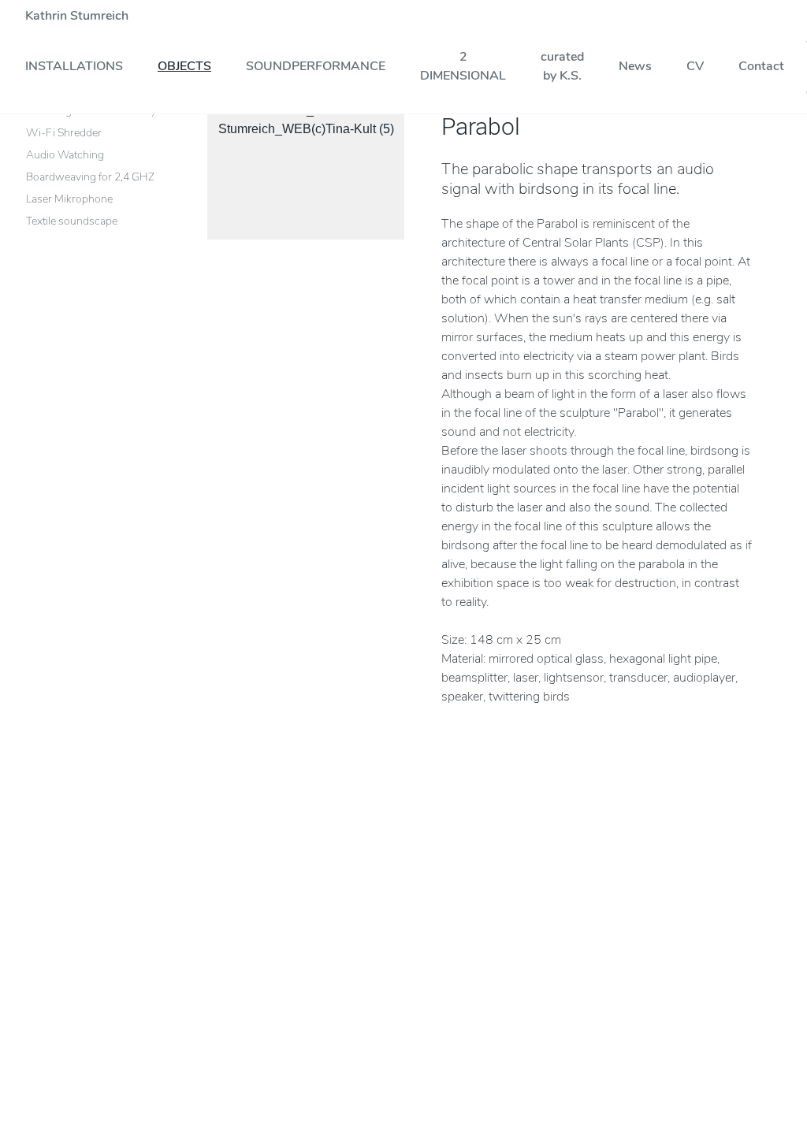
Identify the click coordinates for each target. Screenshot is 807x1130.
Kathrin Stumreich (76, 15)
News (635, 66)
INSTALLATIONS (74, 66)
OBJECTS (184, 66)
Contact (761, 66)
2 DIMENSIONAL (463, 66)
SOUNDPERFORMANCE (315, 66)
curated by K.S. (562, 66)
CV (695, 66)
